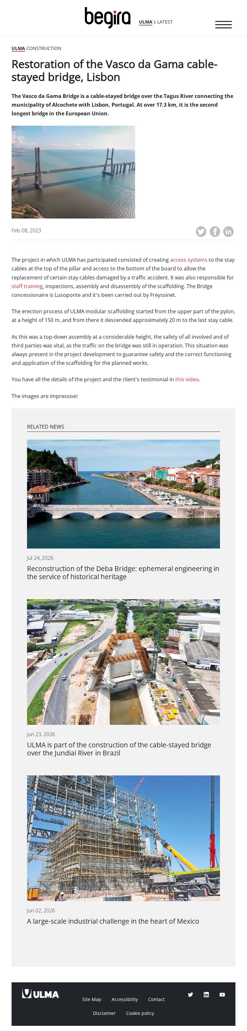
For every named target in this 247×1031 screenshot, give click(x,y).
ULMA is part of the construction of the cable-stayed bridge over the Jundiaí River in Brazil (119, 749)
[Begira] (110, 17)
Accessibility (125, 999)
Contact (156, 999)
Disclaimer (104, 1013)
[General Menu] (223, 26)
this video (187, 379)
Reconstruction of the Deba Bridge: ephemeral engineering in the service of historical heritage (123, 572)
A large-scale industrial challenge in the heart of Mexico (113, 921)
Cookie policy (140, 1013)
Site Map (91, 999)
